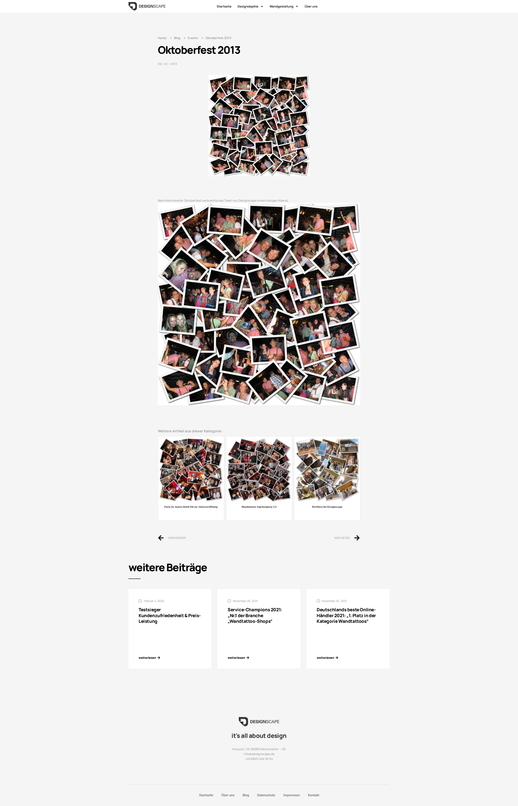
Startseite (224, 6)
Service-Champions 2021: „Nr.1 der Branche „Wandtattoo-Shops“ (255, 615)
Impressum (291, 795)
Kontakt (313, 795)
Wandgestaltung (281, 6)
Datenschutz (266, 795)
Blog (246, 795)
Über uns (311, 6)
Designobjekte (248, 6)
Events (193, 38)
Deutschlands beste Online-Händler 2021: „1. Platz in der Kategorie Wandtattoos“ (346, 615)
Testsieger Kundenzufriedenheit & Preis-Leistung (170, 615)
